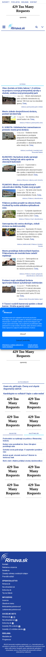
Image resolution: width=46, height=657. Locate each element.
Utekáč (40, 107)
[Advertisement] (23, 57)
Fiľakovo (28, 123)
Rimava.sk (6, 584)
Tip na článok (7, 593)
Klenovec (25, 180)
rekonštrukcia (38, 198)
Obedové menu (8, 603)
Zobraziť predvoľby (23, 340)
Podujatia (15, 2)
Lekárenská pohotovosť (11, 609)
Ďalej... (25, 103)
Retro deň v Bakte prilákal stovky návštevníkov (22, 461)
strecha (40, 180)
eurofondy (29, 150)
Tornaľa (40, 246)
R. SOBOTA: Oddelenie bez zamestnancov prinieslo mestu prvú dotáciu (21, 128)
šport (41, 299)
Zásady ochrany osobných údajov (33, 346)
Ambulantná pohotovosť (11, 606)
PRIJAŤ (23, 334)
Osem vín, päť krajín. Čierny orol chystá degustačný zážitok (21, 387)
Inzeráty (5, 2)
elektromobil (26, 244)
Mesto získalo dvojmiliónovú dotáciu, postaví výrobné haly (19, 112)
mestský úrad (37, 150)
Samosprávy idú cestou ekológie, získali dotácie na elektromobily (21, 224)
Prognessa (6, 639)
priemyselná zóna (37, 123)
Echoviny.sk (6, 590)
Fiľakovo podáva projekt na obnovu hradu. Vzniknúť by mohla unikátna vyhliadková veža (21, 205)
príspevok (39, 274)
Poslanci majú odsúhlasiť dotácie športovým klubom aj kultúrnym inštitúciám (22, 281)
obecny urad (33, 180)
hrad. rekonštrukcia (37, 219)
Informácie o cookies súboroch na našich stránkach (12, 346)
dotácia (23, 107)
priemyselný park (32, 107)
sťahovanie (39, 276)
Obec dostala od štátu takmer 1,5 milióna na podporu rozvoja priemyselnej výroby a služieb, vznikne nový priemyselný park (21, 90)
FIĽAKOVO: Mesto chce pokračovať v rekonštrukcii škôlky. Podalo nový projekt (21, 185)
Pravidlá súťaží (8, 576)
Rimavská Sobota (37, 152)
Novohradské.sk (8, 587)
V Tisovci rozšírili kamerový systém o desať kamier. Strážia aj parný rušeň (22, 305)
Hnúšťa (40, 244)
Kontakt (33, 2)
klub (25, 299)
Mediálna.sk (7, 636)
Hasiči (33, 274)
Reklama (24, 2)
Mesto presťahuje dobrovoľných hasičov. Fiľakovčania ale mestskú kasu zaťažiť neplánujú (21, 253)
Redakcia (5, 570)
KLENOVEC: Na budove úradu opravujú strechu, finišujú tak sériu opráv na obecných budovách (20, 159)
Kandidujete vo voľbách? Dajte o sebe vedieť (23, 393)
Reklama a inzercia (9, 567)
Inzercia (5, 600)
